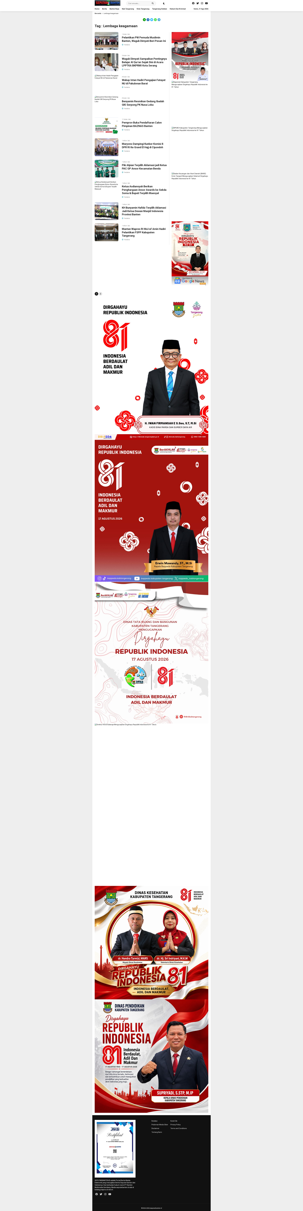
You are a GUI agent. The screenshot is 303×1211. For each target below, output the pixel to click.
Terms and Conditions (178, 1128)
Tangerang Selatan (159, 9)
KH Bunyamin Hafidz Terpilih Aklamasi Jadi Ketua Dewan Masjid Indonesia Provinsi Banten (144, 211)
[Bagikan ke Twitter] (152, 20)
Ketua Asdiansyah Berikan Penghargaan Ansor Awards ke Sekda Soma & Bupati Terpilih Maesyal (144, 190)
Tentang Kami (157, 1132)
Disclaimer (155, 1128)
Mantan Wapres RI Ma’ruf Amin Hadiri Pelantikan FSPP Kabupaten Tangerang (144, 232)
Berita (104, 9)
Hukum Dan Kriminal (178, 9)
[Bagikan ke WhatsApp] (155, 20)
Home (97, 9)
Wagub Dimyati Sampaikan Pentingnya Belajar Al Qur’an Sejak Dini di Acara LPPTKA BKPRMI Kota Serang (144, 62)
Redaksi (154, 1121)
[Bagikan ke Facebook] (148, 20)
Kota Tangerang (143, 9)
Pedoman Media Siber (160, 1125)
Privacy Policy (175, 1125)
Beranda (98, 13)
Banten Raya (114, 9)
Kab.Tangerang (128, 9)
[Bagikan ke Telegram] (158, 20)
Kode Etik (173, 1121)
